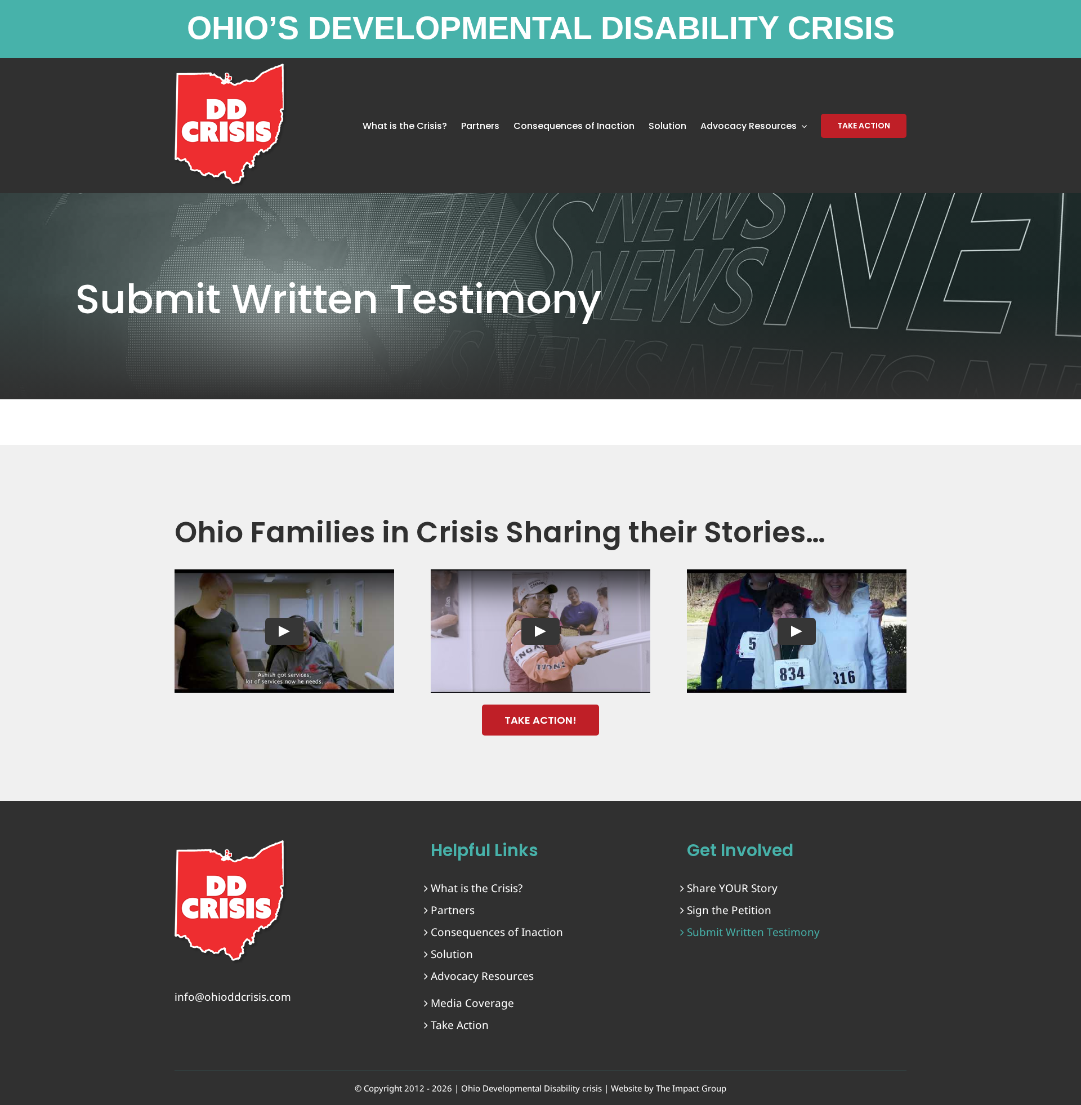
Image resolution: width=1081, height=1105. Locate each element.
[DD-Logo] (231, 845)
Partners (453, 910)
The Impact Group (691, 1088)
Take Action (460, 1025)
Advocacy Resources (482, 976)
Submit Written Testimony (753, 932)
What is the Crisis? (476, 888)
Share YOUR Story (732, 888)
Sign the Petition (729, 910)
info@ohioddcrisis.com (233, 997)
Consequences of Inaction (497, 932)
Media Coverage (472, 1003)
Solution (452, 954)
